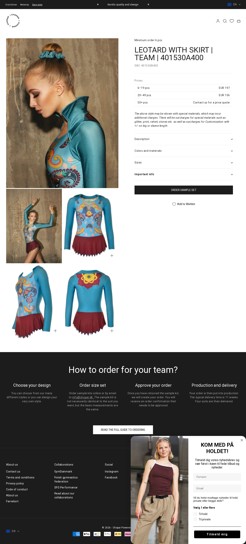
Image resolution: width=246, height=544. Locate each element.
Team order (37, 5)
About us (12, 495)
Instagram (111, 471)
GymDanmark (63, 471)
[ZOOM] (109, 179)
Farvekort (12, 501)
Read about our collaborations (64, 495)
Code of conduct (17, 489)
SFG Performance (66, 487)
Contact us (13, 471)
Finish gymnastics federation (66, 479)
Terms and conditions (20, 477)
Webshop (24, 5)
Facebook (111, 477)
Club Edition (11, 5)
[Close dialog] (241, 440)
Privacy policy (15, 483)
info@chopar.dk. (83, 397)
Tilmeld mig (217, 534)
